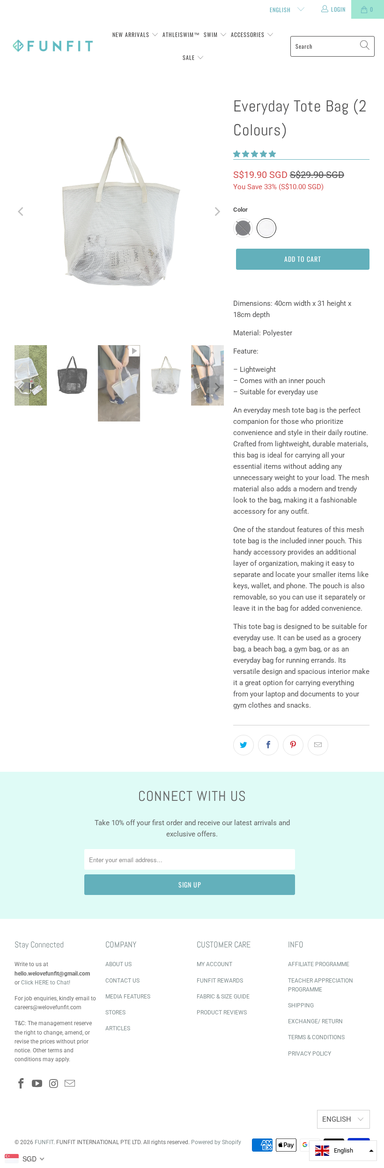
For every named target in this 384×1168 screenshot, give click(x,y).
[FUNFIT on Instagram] (54, 1084)
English (281, 10)
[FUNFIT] (52, 46)
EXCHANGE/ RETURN (315, 1021)
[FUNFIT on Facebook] (22, 1084)
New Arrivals (131, 34)
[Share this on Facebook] (268, 745)
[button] (254, 154)
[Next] (216, 211)
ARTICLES (117, 1028)
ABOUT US (118, 964)
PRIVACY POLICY (309, 1053)
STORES (115, 1012)
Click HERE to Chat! (45, 982)
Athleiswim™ (181, 34)
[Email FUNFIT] (70, 1084)
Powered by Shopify (216, 1142)
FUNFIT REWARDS (220, 980)
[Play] (119, 211)
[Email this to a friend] (318, 745)
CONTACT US (122, 980)
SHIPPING (301, 1005)
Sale (190, 57)
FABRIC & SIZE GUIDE (223, 996)
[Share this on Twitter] (243, 745)
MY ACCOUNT (214, 964)
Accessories (248, 34)
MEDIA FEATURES (127, 996)
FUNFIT (44, 1142)
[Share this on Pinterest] (293, 745)
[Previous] (21, 211)
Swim (212, 34)
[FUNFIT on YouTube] (37, 1084)
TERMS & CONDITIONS (316, 1037)
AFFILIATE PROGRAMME (318, 964)
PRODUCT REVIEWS (222, 1012)
